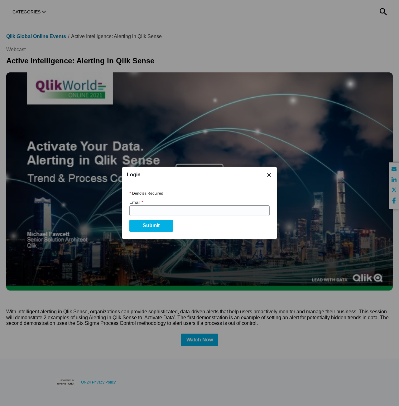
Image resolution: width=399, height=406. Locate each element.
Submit (151, 225)
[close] (269, 175)
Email (136, 202)
